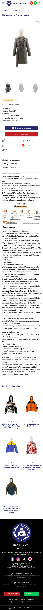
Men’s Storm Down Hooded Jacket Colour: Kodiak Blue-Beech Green (11, 510)
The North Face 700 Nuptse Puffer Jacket (11, 466)
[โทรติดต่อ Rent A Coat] (31, 3)
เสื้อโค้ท (17, 11)
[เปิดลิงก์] (38, 21)
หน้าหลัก (5, 11)
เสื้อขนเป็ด (11, 421)
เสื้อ (11, 11)
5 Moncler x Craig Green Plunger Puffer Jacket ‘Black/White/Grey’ (11, 426)
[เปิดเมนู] (4, 3)
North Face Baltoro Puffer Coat (31, 425)
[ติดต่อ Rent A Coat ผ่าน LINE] (35, 3)
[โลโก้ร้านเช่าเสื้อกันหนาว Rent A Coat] (17, 3)
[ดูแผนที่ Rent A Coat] (39, 3)
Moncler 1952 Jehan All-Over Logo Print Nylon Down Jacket (32, 467)
